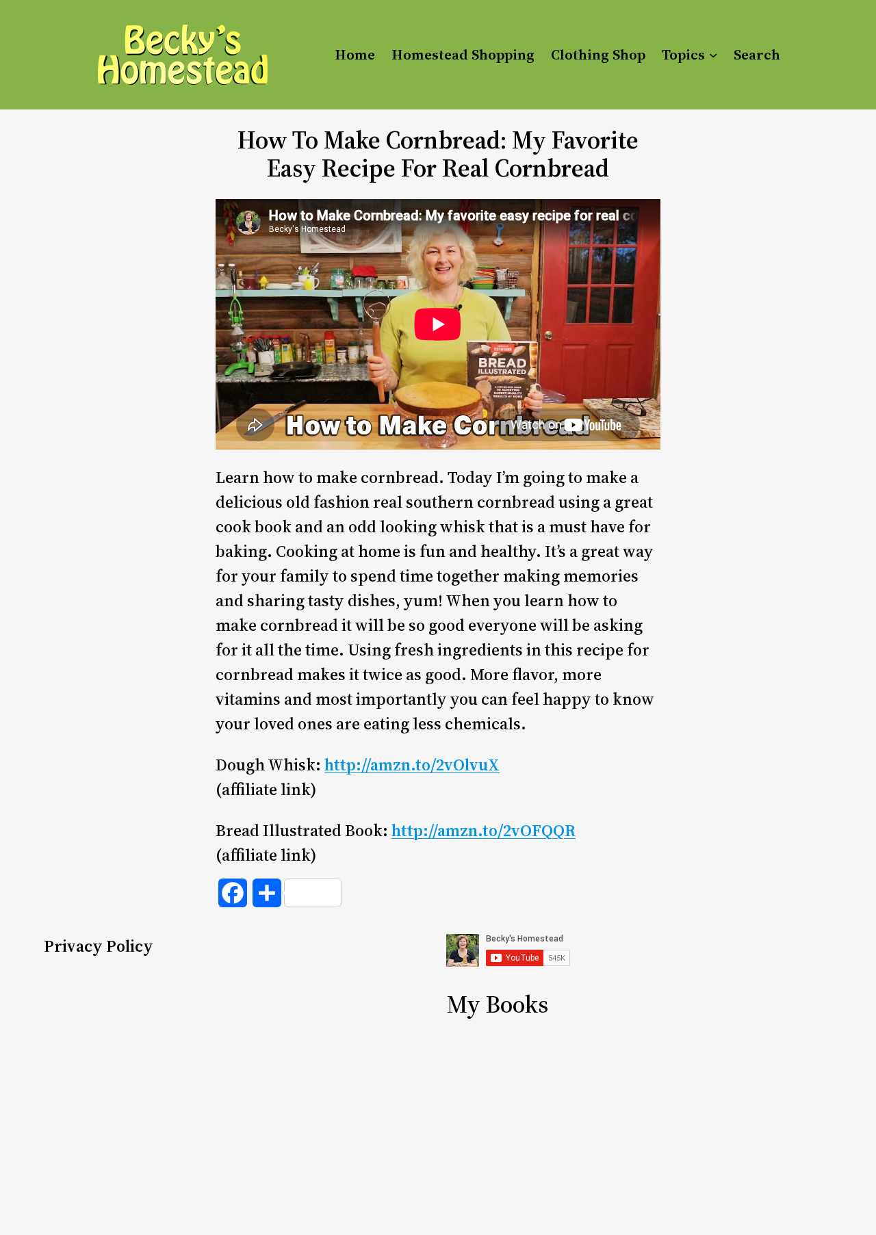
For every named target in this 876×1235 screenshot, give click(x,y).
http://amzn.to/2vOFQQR (483, 830)
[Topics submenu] (713, 55)
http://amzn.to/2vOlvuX (412, 764)
